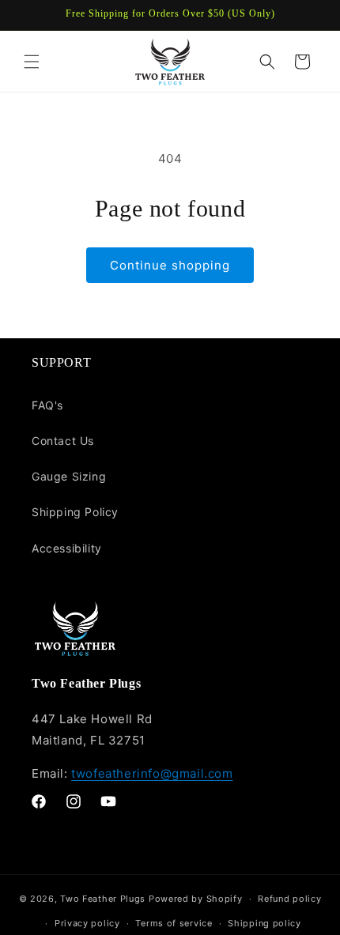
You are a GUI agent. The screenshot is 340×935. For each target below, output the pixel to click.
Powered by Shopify (196, 898)
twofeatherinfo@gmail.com (151, 773)
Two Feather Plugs (102, 898)
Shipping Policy (75, 511)
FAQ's (47, 405)
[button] (31, 61)
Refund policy (289, 898)
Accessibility (67, 548)
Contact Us (63, 440)
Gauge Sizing (69, 476)
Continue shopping (170, 265)
